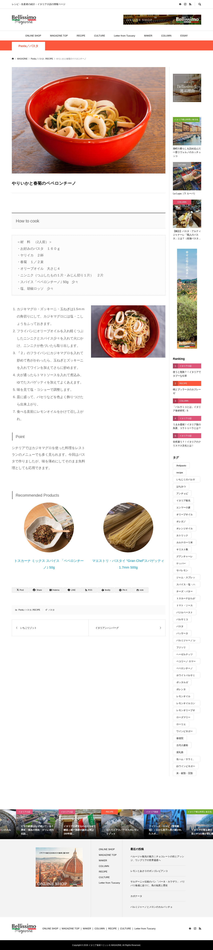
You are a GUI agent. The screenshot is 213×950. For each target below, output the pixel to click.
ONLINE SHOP (33, 35)
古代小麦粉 (182, 745)
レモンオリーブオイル (185, 711)
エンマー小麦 (183, 507)
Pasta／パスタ (28, 46)
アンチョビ (182, 493)
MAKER (148, 35)
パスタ (52, 610)
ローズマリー (183, 717)
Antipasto (181, 465)
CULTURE (99, 35)
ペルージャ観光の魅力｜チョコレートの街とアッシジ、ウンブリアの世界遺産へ (157, 858)
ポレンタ (181, 689)
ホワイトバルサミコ (185, 676)
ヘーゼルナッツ (184, 654)
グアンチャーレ (184, 556)
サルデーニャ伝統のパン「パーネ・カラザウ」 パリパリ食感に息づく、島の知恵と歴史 (157, 883)
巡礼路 (179, 752)
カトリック (182, 535)
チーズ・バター (184, 591)
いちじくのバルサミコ (185, 480)
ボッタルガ (182, 682)
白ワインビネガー (185, 766)
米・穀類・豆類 (184, 773)
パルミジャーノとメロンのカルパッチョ (151, 907)
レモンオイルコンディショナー (185, 704)
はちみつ (181, 486)
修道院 (179, 738)
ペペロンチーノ (184, 668)
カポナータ (136, 896)
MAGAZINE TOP (59, 35)
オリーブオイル (184, 514)
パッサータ (182, 633)
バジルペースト (184, 612)
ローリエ (181, 724)
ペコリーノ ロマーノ (186, 662)
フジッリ (181, 647)
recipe (179, 472)
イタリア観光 (183, 500)
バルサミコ (182, 619)
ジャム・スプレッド (185, 578)
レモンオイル (183, 696)
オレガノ (181, 521)
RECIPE (81, 35)
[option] (21, 824)
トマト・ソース (184, 605)
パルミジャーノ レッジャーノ (186, 641)
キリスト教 (182, 549)
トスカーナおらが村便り (185, 599)
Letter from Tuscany (124, 35)
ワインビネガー (184, 731)
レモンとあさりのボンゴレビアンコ (149, 871)
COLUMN (166, 35)
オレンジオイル (184, 528)
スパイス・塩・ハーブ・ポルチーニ (185, 585)
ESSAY (184, 35)
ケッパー (181, 563)
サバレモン (182, 570)
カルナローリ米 (184, 542)
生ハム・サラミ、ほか (185, 760)
